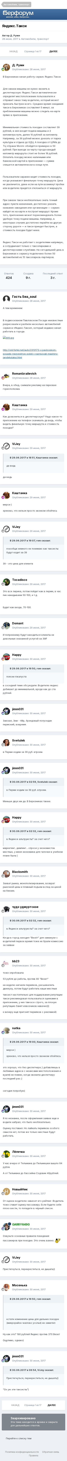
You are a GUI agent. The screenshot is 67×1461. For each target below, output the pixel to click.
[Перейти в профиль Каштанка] (6, 407)
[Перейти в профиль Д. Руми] (6, 67)
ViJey (16, 444)
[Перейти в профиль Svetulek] (6, 742)
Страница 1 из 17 (33, 51)
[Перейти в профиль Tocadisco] (6, 582)
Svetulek (18, 740)
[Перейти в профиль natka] (6, 1030)
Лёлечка (18, 1152)
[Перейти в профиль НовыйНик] (6, 1191)
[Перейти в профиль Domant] (6, 625)
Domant (17, 623)
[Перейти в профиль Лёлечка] (6, 1154)
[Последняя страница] (62, 51)
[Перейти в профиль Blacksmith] (6, 873)
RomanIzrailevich (24, 373)
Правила (33, 1455)
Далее (53, 51)
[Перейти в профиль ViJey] (6, 446)
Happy (16, 655)
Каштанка (19, 405)
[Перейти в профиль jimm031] (6, 711)
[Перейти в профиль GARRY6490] (6, 1226)
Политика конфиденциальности (22, 1452)
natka (16, 1028)
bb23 (15, 961)
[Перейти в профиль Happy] (6, 657)
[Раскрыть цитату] (7, 457)
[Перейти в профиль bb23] (6, 963)
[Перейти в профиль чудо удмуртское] (6, 909)
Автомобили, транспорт (35, 38)
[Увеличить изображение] (8, 337)
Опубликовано (29, 69)
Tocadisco (19, 580)
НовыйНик (20, 1189)
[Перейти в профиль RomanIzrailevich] (6, 375)
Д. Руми (15, 35)
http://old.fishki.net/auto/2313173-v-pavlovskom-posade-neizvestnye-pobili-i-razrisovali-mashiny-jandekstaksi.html (30, 354)
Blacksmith (20, 872)
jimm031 (17, 709)
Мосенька (19, 1285)
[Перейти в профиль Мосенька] (6, 1287)
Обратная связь (50, 1452)
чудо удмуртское (25, 907)
